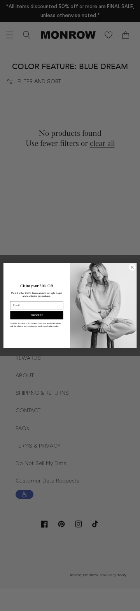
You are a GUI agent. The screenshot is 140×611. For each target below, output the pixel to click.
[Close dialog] (132, 267)
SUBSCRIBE (37, 315)
